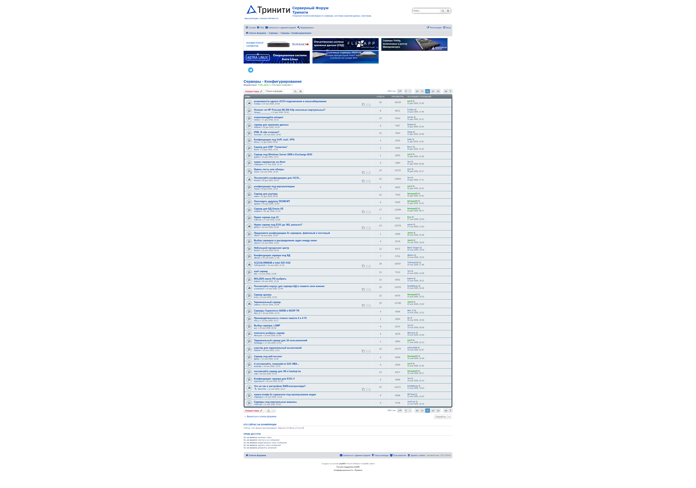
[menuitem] (260, 27)
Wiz (255, 274)
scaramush (259, 289)
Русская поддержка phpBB (348, 467)
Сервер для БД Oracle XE (268, 208)
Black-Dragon (413, 248)
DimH (256, 235)
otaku (256, 196)
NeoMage (258, 343)
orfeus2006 (412, 347)
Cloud (256, 189)
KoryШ (257, 180)
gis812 (257, 227)
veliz (256, 374)
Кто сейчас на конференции (260, 424)
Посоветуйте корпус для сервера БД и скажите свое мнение (289, 286)
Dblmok (257, 127)
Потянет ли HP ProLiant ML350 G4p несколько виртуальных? (289, 109)
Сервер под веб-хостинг (268, 356)
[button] (400, 91)
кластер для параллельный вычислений (278, 347)
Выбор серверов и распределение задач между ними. (285, 240)
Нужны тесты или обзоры (269, 169)
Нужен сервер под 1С (266, 217)
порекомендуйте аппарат (268, 117)
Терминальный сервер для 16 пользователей (280, 340)
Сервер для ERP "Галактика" (271, 147)
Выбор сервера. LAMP (267, 325)
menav (257, 120)
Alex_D (257, 313)
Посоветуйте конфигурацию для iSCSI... (277, 178)
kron (256, 297)
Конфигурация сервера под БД (272, 255)
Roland (410, 124)
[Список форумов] (268, 9)
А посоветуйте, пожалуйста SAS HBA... (276, 363)
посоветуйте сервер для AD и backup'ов (277, 371)
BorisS (257, 250)
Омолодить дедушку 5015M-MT (272, 201)
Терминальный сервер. (267, 302)
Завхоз (257, 305)
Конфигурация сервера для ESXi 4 (274, 378)
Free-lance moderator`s (282, 85)
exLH (409, 101)
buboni (257, 281)
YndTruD (258, 404)
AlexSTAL (262, 389)
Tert (409, 162)
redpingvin (258, 164)
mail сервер (261, 271)
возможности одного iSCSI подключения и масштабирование (290, 101)
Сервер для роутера (265, 193)
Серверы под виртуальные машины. (275, 402)
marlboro (258, 211)
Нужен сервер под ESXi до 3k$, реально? (278, 224)
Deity (409, 139)
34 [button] (438, 91)
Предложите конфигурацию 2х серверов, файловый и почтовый (292, 233)
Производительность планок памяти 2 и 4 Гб (280, 318)
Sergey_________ (262, 112)
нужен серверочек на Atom (269, 162)
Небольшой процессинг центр (271, 248)
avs (255, 328)
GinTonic (258, 135)
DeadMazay (412, 286)
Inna (409, 217)
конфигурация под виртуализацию (274, 186)
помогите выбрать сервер (269, 333)
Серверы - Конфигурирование (273, 81)
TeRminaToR (259, 265)
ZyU (409, 169)
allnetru (257, 258)
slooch (257, 243)
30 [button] (417, 91)
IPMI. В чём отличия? (266, 132)
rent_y (257, 320)
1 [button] (410, 91)
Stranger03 (412, 193)
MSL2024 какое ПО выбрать (270, 278)
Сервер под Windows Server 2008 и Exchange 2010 (283, 154)
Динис (257, 359)
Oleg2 (410, 132)
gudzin (257, 157)
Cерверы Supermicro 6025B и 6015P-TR (276, 310)
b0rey (256, 142)
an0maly (257, 366)
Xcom (256, 172)
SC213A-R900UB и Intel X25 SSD (272, 262)
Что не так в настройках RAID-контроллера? (280, 386)
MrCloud (411, 394)
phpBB (342, 464)
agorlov (257, 204)
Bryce (256, 149)
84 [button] (446, 91)
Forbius (257, 104)
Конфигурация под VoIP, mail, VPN (274, 139)
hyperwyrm (259, 381)
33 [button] (433, 91)
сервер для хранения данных (271, 124)
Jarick (410, 233)
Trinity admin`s (264, 85)
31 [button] (422, 91)
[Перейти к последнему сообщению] (414, 101)
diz (408, 318)
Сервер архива (262, 294)
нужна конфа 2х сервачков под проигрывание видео (285, 394)
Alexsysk (258, 335)
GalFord (257, 220)
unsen (410, 224)
